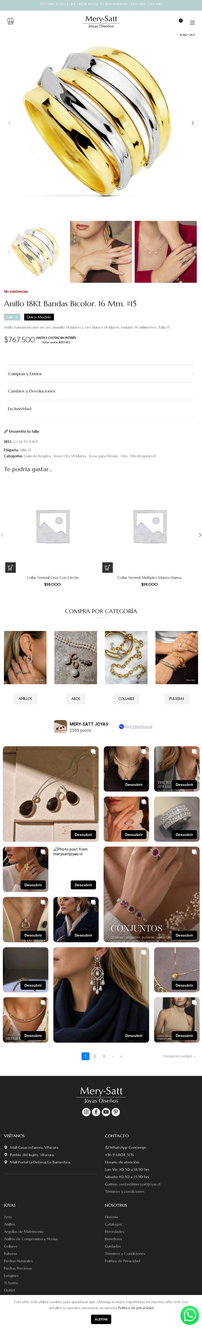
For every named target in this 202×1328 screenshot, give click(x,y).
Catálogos (113, 1224)
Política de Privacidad (122, 1261)
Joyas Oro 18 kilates (70, 456)
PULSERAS (176, 698)
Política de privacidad (136, 1307)
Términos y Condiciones (125, 1253)
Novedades (114, 1231)
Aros (8, 1217)
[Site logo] (101, 22)
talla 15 (25, 450)
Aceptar (101, 1319)
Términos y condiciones (124, 1191)
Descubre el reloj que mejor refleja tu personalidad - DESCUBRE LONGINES (101, 4)
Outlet (9, 1290)
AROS (76, 698)
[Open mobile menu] (192, 22)
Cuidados (113, 1246)
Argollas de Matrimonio (24, 1231)
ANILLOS (25, 698)
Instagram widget (177, 1056)
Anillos (9, 1224)
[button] (10, 567)
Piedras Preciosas (18, 1268)
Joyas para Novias (103, 456)
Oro (124, 456)
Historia (111, 1217)
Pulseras (10, 1253)
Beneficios (113, 1239)
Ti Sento (11, 1283)
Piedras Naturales (18, 1261)
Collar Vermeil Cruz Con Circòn (53, 577)
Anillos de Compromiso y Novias (31, 1239)
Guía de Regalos (37, 456)
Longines (11, 1275)
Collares (10, 1246)
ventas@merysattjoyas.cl (139, 1184)
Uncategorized (142, 456)
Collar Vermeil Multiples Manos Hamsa (149, 577)
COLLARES (126, 698)
